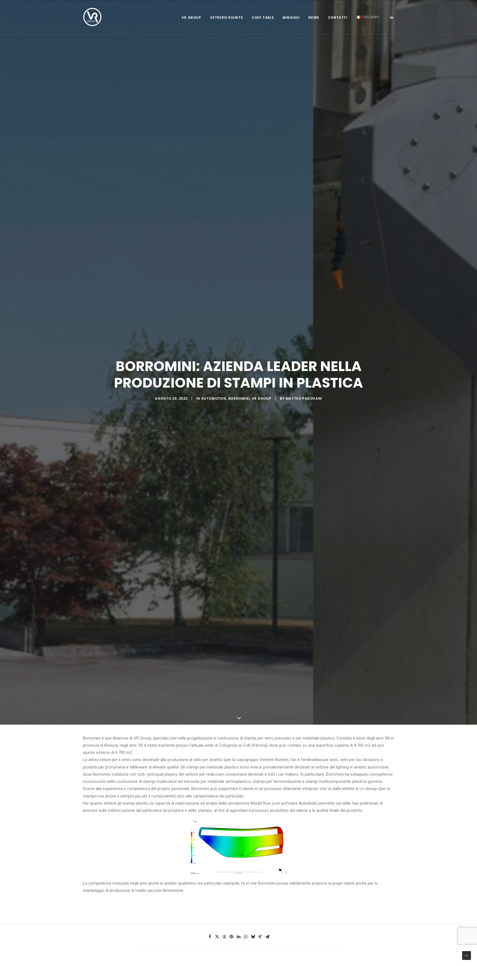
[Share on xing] (260, 936)
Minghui (291, 17)
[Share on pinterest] (231, 936)
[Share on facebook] (209, 936)
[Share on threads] (224, 936)
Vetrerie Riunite (226, 17)
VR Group (191, 17)
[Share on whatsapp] (245, 936)
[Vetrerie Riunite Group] (92, 17)
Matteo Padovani (304, 398)
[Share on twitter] (217, 936)
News (313, 17)
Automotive (213, 398)
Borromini (239, 398)
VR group (261, 398)
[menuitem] (191, 18)
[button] (391, 17)
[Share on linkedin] (238, 936)
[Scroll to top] (466, 955)
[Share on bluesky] (253, 936)
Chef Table (263, 17)
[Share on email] (267, 936)
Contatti (338, 17)
